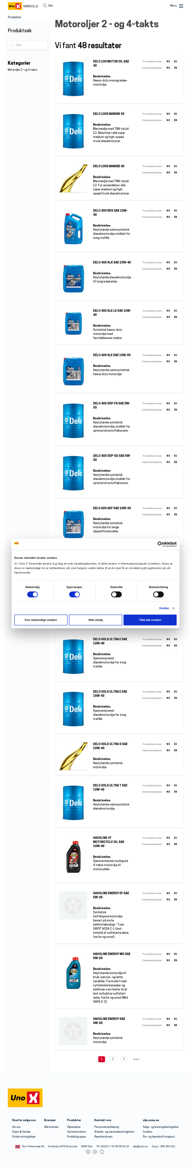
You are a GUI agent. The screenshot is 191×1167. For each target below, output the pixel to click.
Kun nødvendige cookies (41, 619)
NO (168, 62)
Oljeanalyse (74, 1127)
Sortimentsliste (76, 1132)
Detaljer (164, 608)
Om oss (16, 1127)
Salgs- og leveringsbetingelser (161, 1127)
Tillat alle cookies (150, 619)
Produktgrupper (76, 1136)
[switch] (74, 594)
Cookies (147, 1132)
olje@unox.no (140, 1146)
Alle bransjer (51, 1127)
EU (175, 62)
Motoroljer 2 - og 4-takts (22, 70)
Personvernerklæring (106, 1127)
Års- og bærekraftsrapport (159, 1136)
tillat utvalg (95, 619)
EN (175, 68)
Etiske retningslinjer (24, 1136)
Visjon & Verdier (21, 1132)
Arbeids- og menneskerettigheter (114, 1132)
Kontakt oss (102, 1120)
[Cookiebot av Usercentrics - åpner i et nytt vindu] (160, 544)
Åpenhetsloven (103, 1136)
